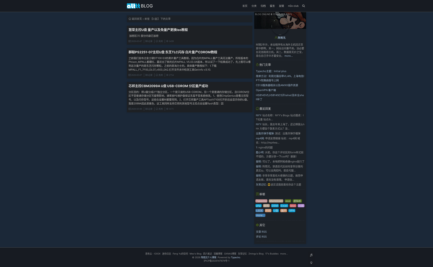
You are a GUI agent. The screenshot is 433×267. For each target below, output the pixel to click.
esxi (288, 201)
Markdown (276, 201)
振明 (258, 161)
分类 (254, 6)
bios (292, 205)
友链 (281, 5)
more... (288, 55)
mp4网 (260, 138)
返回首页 (137, 18)
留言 (272, 5)
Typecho (261, 201)
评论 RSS (261, 236)
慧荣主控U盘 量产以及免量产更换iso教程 (158, 30)
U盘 (276, 210)
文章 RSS (261, 231)
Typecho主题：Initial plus (271, 71)
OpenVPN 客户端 (266, 90)
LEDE (259, 210)
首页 (244, 6)
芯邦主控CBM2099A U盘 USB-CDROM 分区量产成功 (168, 86)
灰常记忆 (261, 184)
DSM (275, 205)
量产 (283, 210)
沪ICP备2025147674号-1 (216, 260)
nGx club (293, 5)
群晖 (266, 205)
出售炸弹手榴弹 (265, 133)
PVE (268, 210)
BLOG (147, 5)
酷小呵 (260, 152)
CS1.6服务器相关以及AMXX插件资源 (277, 85)
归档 (263, 5)
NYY (258, 115)
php (258, 205)
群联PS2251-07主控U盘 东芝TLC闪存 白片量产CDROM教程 (173, 52)
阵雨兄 (282, 37)
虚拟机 (297, 201)
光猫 (301, 205)
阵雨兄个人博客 (208, 257)
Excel (284, 205)
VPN (291, 210)
